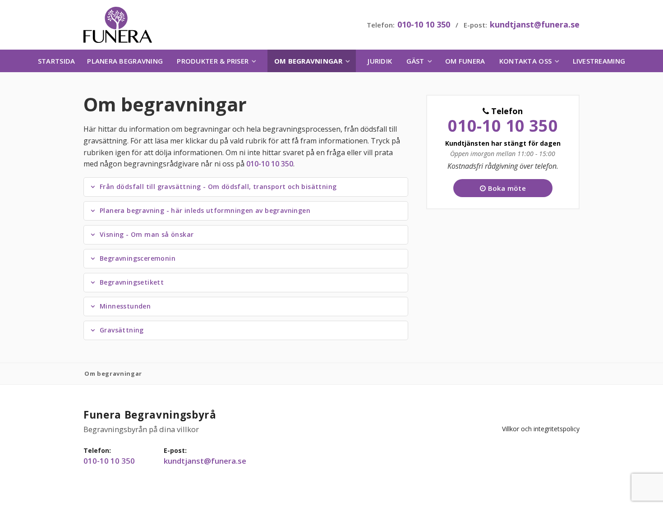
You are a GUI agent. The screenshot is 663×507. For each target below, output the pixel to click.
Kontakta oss (525, 60)
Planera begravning (125, 60)
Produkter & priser (213, 60)
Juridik (380, 60)
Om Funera (465, 60)
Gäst (415, 60)
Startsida (56, 60)
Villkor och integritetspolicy (541, 428)
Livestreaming (599, 60)
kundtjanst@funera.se (535, 24)
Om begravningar (308, 60)
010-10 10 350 (423, 24)
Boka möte (506, 188)
